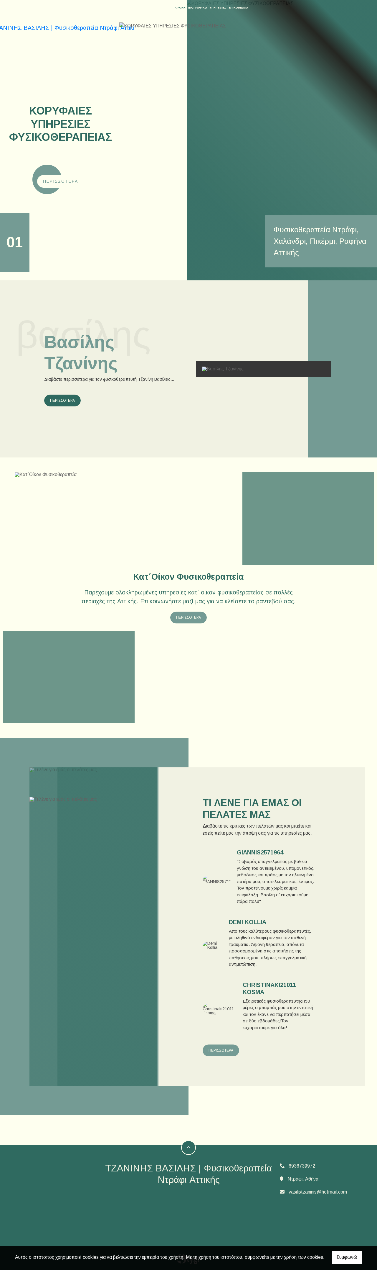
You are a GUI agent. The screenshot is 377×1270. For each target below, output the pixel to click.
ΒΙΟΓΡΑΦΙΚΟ (197, 7)
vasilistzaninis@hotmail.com (318, 1191)
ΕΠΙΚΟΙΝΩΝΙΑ (238, 7)
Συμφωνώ (346, 1257)
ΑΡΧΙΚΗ (180, 7)
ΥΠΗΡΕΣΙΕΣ (218, 7)
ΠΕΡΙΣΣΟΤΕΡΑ (62, 400)
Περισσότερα (60, 181)
